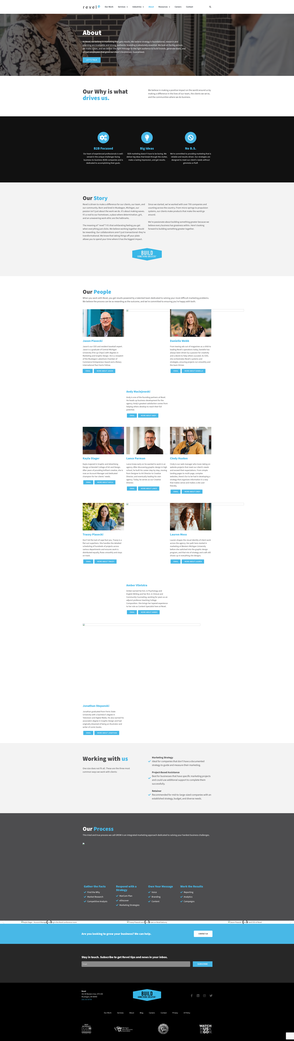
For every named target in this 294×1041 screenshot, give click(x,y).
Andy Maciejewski (138, 391)
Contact (189, 6)
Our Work (109, 6)
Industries (136, 6)
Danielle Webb (179, 341)
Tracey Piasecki (93, 534)
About (151, 6)
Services (121, 6)
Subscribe (202, 964)
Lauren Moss (178, 534)
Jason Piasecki (92, 341)
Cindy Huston (179, 458)
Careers (178, 6)
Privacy (175, 1013)
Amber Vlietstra (136, 585)
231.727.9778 (87, 999)
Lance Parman (135, 458)
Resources (163, 6)
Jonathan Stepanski (96, 706)
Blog (141, 1013)
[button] (210, 7)
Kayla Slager (91, 458)
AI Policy (187, 1013)
